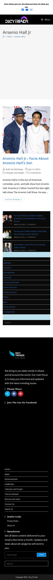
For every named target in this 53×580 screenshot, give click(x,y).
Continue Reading (14, 198)
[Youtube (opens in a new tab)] (27, 9)
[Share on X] (7, 393)
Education (7, 267)
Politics (5, 297)
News (7, 474)
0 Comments (35, 173)
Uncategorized (8, 312)
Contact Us (9, 504)
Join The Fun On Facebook (22, 402)
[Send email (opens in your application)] (30, 9)
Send (41, 555)
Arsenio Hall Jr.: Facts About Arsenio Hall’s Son (26, 160)
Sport (5, 302)
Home (7, 469)
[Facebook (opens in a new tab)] (23, 9)
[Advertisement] (26, 67)
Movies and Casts (10, 287)
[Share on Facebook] (14, 393)
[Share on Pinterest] (20, 393)
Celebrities (7, 263)
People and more (10, 292)
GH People (7, 277)
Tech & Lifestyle (9, 307)
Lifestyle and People (15, 173)
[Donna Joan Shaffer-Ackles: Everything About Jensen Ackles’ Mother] (7, 234)
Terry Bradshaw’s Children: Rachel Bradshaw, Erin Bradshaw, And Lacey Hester (29, 218)
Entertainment (9, 272)
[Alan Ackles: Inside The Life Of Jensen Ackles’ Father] (7, 247)
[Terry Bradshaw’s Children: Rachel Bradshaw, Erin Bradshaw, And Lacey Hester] (7, 219)
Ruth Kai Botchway (14, 169)
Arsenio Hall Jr (19, 36)
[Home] (3, 36)
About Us (9, 509)
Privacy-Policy (12, 521)
